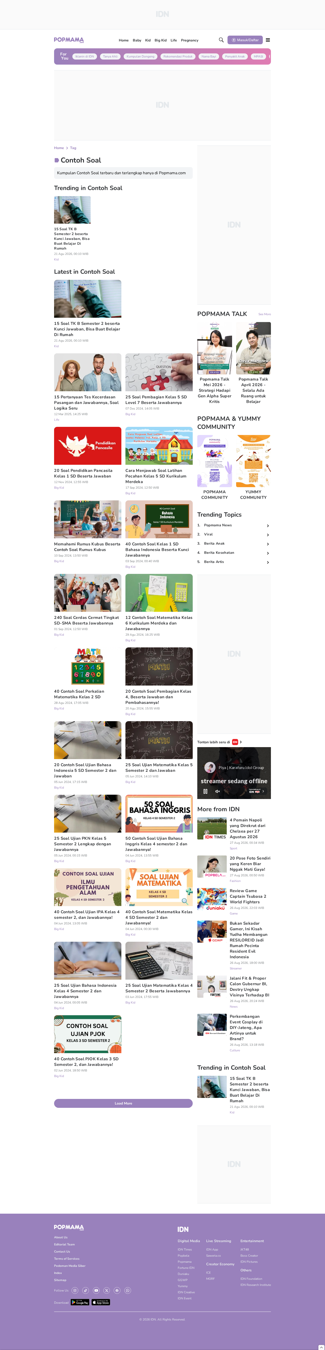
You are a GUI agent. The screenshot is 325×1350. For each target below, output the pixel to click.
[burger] (268, 40)
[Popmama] (69, 40)
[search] (221, 40)
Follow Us (61, 1290)
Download (61, 1303)
